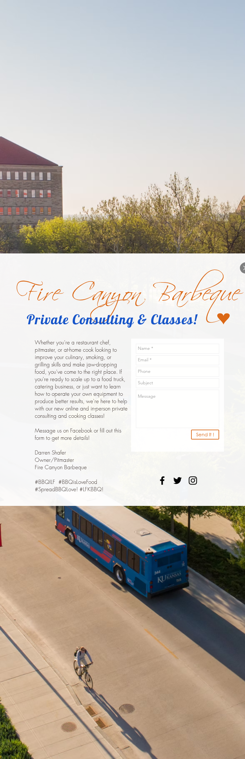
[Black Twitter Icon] (177, 480)
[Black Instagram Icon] (192, 480)
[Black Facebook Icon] (162, 480)
